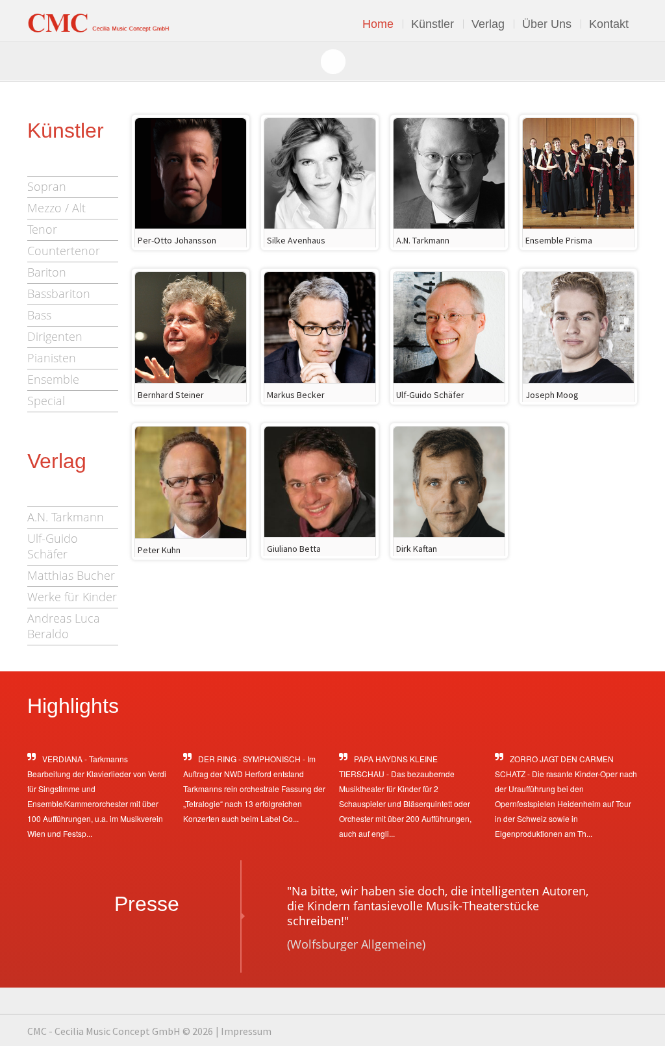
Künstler (432, 24)
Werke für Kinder (72, 596)
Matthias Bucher (71, 575)
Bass (39, 315)
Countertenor (63, 250)
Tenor (42, 229)
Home (378, 24)
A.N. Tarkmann (65, 517)
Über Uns (546, 24)
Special (46, 400)
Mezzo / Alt (56, 208)
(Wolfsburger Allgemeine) (356, 944)
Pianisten (51, 358)
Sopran (46, 186)
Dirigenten (54, 336)
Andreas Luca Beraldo (63, 625)
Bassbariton (58, 293)
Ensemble (53, 379)
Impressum (246, 1031)
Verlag (488, 24)
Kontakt (609, 24)
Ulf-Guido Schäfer (52, 546)
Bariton (46, 272)
